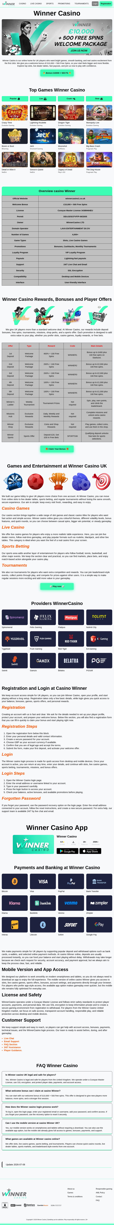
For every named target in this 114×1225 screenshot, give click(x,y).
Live (41, 99)
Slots (97, 99)
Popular (13, 99)
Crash (69, 99)
